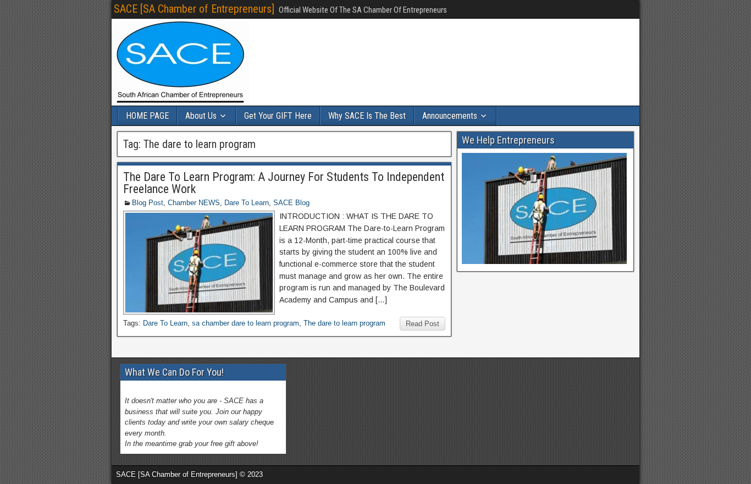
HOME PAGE (147, 116)
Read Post (422, 324)
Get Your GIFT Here (278, 116)
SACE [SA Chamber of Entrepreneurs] (194, 8)
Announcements (449, 116)
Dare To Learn (246, 203)
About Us (201, 116)
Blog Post (147, 203)
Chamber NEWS (194, 203)
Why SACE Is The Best (367, 116)
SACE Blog (291, 203)
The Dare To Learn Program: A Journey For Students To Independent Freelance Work (283, 183)
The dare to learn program (344, 323)
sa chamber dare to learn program (245, 323)
